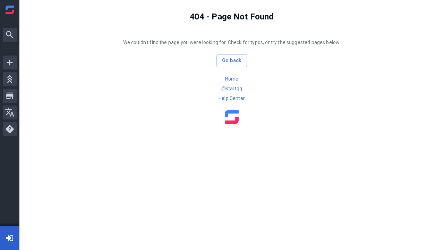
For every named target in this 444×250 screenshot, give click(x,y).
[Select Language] (10, 112)
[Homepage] (9, 10)
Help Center (232, 98)
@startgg (231, 88)
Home (232, 79)
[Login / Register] (9, 238)
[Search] (10, 35)
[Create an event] (10, 62)
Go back (231, 60)
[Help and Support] (10, 129)
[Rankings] (10, 79)
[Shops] (10, 96)
